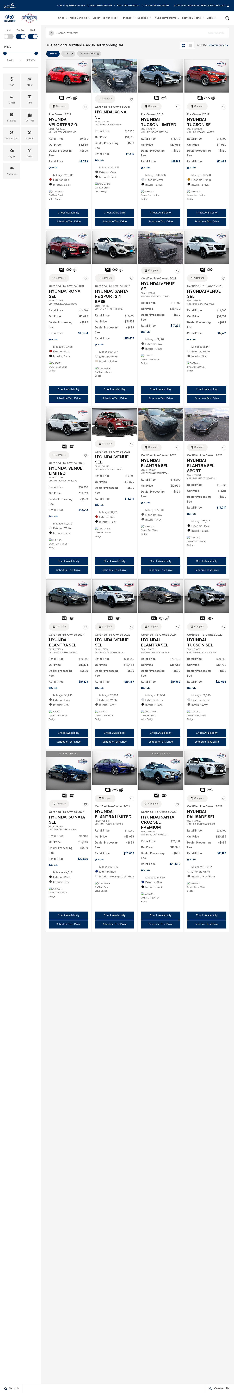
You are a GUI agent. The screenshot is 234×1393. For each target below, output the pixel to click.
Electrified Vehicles (104, 19)
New (9, 30)
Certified (20, 30)
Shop (61, 18)
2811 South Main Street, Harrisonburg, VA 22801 (200, 5)
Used (32, 30)
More (209, 19)
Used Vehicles (78, 19)
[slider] (5, 53)
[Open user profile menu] (228, 5)
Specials (142, 18)
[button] (227, 18)
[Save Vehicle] (85, 107)
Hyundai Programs (164, 19)
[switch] (9, 34)
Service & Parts (191, 19)
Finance (127, 18)
